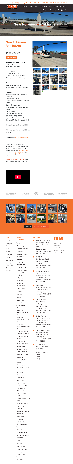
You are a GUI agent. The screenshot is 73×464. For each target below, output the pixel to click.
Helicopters (20, 278)
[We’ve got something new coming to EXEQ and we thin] (10, 218)
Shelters (19, 259)
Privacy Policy (57, 245)
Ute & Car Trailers (22, 270)
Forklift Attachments (20, 364)
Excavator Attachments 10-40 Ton (22, 319)
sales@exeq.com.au (18, 153)
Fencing (19, 443)
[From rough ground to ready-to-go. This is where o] (52, 218)
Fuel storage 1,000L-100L (20, 389)
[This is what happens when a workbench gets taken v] (62, 208)
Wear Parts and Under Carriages (22, 350)
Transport (19, 460)
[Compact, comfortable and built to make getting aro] (41, 208)
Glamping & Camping (20, 407)
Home (25, 6)
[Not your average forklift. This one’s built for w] (20, 218)
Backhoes (19, 357)
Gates (18, 440)
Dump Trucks (20, 288)
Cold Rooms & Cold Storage (23, 399)
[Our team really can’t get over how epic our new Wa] (31, 208)
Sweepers (19, 419)
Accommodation (22, 249)
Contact (53, 10)
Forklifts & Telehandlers (20, 263)
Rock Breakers (21, 346)
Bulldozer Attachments (20, 285)
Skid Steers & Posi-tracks (22, 369)
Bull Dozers (20, 281)
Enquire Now (11, 57)
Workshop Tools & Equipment (22, 412)
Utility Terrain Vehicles (21, 456)
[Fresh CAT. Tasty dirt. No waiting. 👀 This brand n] (31, 218)
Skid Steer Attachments (20, 374)
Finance (45, 10)
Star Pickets (20, 446)
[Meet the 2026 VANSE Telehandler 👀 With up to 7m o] (10, 208)
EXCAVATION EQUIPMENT (15, 159)
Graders (19, 291)
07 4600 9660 (24, 151)
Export (56, 6)
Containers (20, 251)
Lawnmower (20, 416)
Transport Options (40, 6)
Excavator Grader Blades (22, 337)
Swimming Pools (22, 403)
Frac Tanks (20, 380)
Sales (50, 6)
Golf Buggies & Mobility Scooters (22, 423)
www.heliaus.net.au (21, 137)
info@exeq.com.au (42, 359)
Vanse (18, 243)
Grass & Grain (21, 267)
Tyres (18, 427)
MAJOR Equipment (22, 246)
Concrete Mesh (21, 449)
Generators (20, 378)
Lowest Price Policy (10, 264)
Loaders (19, 294)
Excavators (20, 300)
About (31, 6)
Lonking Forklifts (22, 360)
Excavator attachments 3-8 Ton (22, 312)
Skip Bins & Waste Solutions (22, 437)
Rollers (18, 297)
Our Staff (9, 268)
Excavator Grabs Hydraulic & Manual (22, 332)
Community (10, 260)
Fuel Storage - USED (21, 394)
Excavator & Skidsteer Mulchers (22, 342)
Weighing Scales (21, 433)
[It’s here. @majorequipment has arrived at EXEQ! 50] (41, 218)
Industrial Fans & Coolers (22, 274)
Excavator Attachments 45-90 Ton (23, 326)
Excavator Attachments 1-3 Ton (22, 305)
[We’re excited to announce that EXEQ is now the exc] (20, 208)
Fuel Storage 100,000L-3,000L (22, 384)
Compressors (20, 452)
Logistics (63, 6)
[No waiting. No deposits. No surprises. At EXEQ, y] (62, 218)
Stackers (19, 430)
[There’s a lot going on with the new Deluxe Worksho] (52, 208)
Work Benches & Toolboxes (21, 255)
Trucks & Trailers (22, 354)
